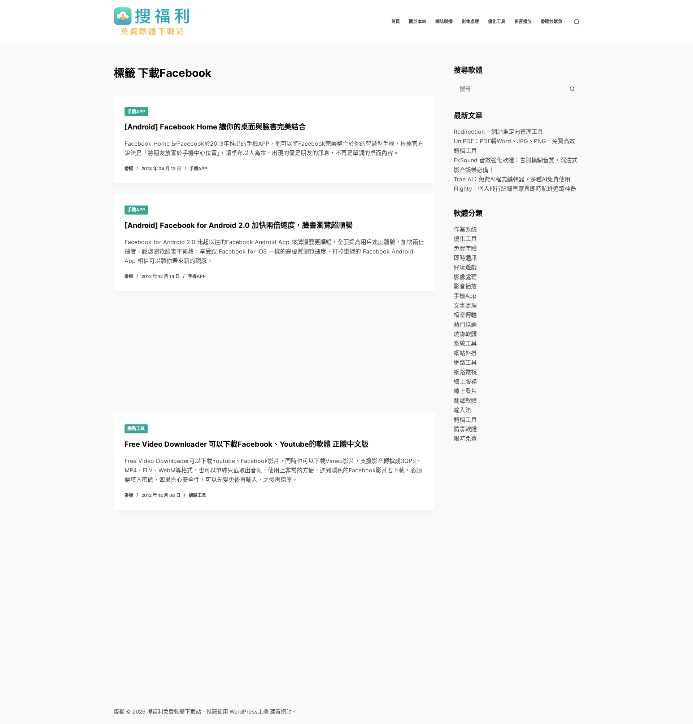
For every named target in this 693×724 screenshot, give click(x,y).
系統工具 (465, 343)
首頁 (395, 21)
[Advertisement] (274, 408)
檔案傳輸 (465, 314)
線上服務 (465, 381)
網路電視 (465, 372)
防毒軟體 (465, 429)
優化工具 (496, 21)
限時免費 (465, 438)
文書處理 (465, 305)
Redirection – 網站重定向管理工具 (498, 131)
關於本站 (417, 21)
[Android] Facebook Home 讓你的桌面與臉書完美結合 (215, 127)
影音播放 (523, 21)
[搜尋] (576, 22)
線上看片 (465, 390)
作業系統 (465, 229)
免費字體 (465, 248)
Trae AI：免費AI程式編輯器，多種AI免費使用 (512, 179)
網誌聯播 (444, 21)
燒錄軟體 (465, 333)
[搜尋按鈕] (572, 89)
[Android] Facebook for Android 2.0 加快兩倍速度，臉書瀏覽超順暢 (239, 225)
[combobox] (509, 88)
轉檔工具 (465, 419)
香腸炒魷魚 (551, 21)
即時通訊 (465, 257)
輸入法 (462, 410)
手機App (136, 111)
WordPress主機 (249, 711)
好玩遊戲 (465, 267)
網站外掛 (465, 353)
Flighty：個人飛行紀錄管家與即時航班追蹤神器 (515, 188)
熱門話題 (465, 324)
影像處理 (470, 21)
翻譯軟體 (465, 400)
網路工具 (465, 362)
